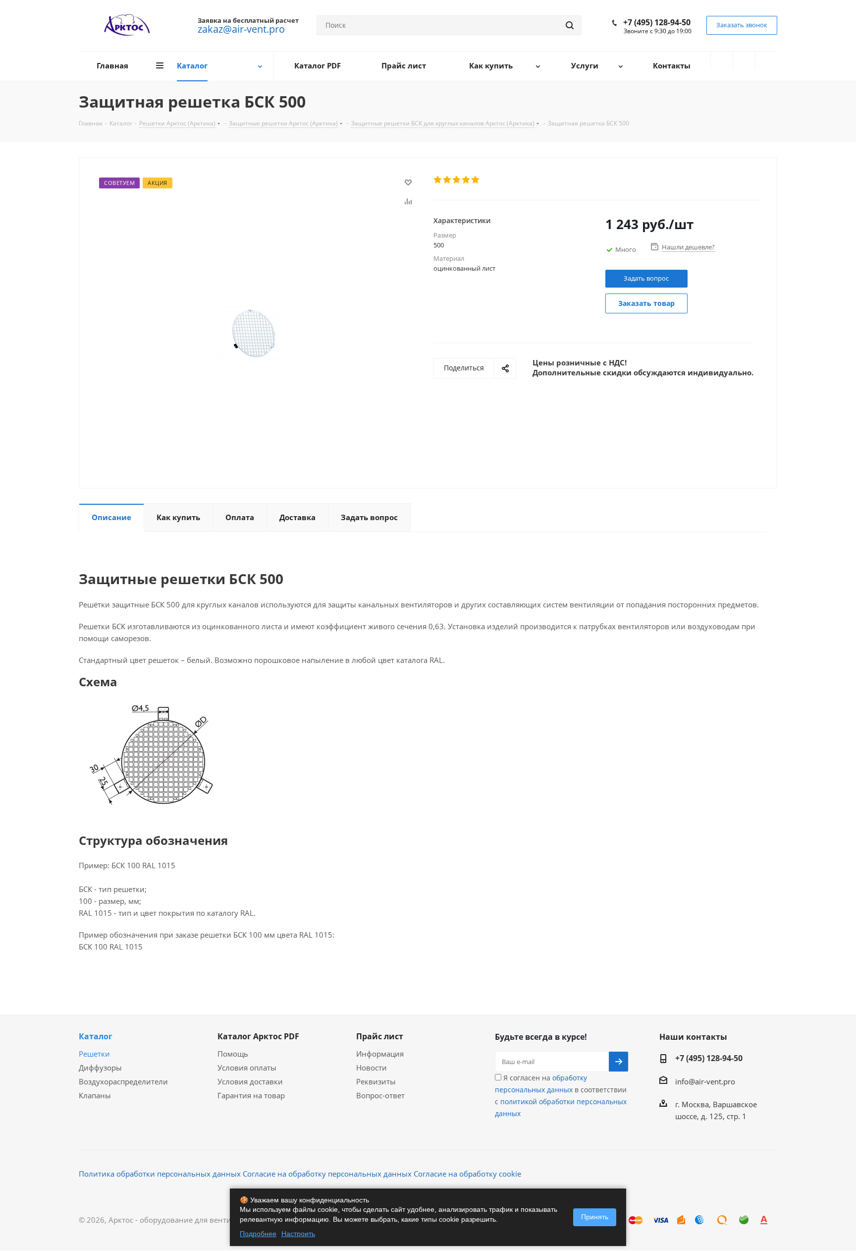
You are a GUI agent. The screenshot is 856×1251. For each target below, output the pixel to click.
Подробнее (258, 1234)
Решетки (94, 1054)
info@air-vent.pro (705, 1081)
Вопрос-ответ (380, 1095)
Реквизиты (376, 1081)
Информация (380, 1054)
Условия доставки (250, 1081)
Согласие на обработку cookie (467, 1174)
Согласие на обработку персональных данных (327, 1174)
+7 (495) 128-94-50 (657, 22)
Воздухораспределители (123, 1081)
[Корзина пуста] (766, 60)
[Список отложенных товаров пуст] (744, 60)
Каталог (95, 1036)
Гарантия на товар (251, 1095)
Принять (594, 1217)
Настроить (298, 1234)
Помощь (232, 1054)
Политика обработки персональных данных (160, 1174)
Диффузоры (100, 1067)
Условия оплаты (246, 1067)
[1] (438, 180)
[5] (476, 180)
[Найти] (570, 25)
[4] (466, 180)
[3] (457, 180)
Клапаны (95, 1095)
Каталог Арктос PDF (258, 1036)
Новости (371, 1067)
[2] (447, 180)
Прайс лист (379, 1036)
